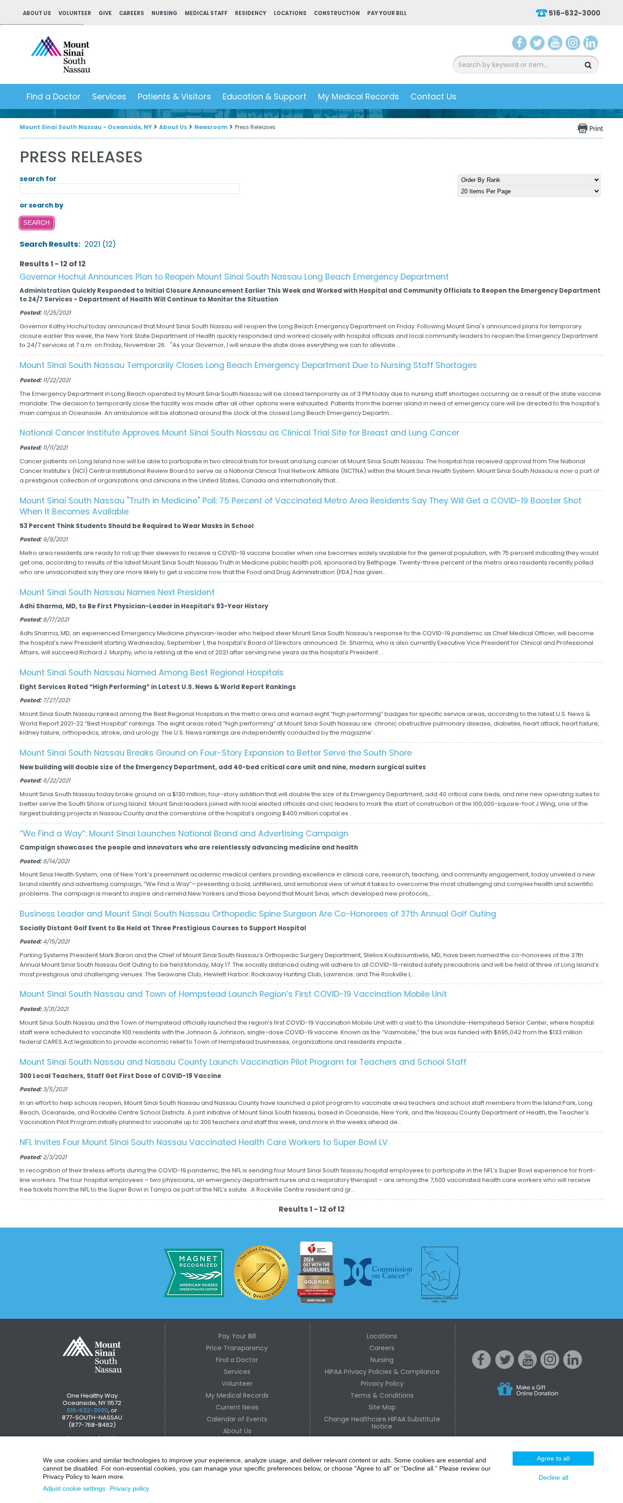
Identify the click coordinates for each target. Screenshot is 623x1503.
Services (109, 96)
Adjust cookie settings (74, 1488)
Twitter (537, 44)
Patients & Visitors (174, 96)
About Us (37, 13)
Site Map (382, 1407)
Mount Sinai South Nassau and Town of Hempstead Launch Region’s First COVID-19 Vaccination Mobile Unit (233, 994)
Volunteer (74, 13)
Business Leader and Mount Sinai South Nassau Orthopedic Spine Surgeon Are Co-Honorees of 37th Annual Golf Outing (258, 913)
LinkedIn (590, 44)
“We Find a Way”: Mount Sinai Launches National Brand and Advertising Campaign (184, 833)
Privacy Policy (382, 1383)
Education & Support (264, 96)
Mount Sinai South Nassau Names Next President (117, 592)
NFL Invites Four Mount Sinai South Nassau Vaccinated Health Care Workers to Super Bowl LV (204, 1142)
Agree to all (553, 1458)
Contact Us (433, 96)
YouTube (556, 44)
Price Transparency (237, 1348)
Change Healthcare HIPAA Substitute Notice (382, 1423)
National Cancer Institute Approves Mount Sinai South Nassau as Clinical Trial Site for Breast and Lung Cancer (239, 432)
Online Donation (545, 1396)
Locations (290, 13)
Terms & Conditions (382, 1395)
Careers (131, 13)
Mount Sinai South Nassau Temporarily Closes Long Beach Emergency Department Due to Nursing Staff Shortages (248, 365)
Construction (337, 13)
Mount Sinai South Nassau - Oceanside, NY (86, 127)
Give (105, 13)
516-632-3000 (574, 13)
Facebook (520, 44)
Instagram (573, 44)
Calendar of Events (237, 1419)
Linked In (572, 1366)
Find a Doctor (53, 96)
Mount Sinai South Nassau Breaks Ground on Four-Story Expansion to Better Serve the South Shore (216, 752)
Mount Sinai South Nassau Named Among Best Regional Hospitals (152, 672)
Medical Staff (206, 13)
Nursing (164, 13)
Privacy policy (129, 1488)
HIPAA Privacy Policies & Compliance (382, 1371)
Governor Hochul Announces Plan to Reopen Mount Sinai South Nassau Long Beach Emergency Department (234, 276)
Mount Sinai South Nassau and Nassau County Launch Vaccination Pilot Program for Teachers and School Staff (243, 1062)
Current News (237, 1407)
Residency (250, 13)
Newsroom (211, 127)
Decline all (553, 1477)
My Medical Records (358, 96)
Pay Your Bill (387, 13)
